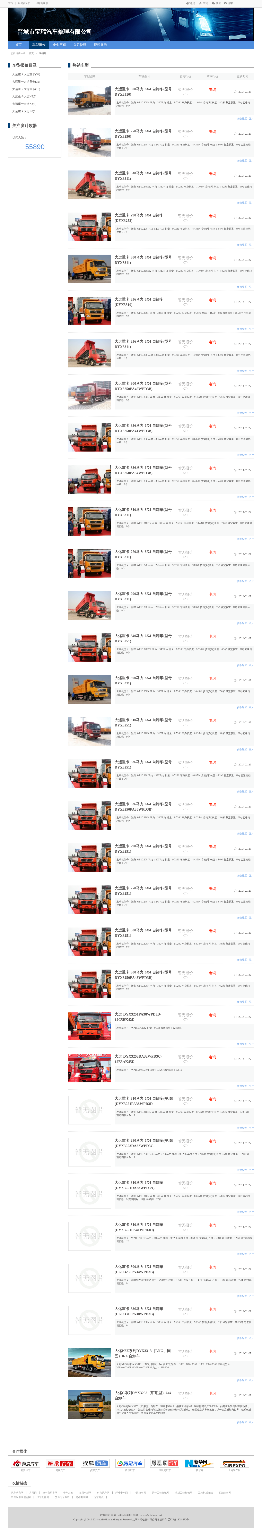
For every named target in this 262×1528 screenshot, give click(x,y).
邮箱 (230, 3)
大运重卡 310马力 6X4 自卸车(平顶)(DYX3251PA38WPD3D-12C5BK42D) (144, 1103)
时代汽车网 (103, 1492)
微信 (218, 3)
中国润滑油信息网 (21, 1497)
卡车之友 (68, 1492)
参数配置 (242, 118)
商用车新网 (85, 1492)
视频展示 (100, 45)
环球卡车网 (121, 1492)
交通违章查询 (62, 1497)
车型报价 (38, 45)
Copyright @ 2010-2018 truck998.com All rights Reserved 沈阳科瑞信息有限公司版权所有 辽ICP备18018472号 (131, 1519)
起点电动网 (82, 1497)
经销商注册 (42, 3)
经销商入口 (24, 3)
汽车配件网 (43, 1497)
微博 (192, 3)
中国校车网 (140, 1492)
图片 (251, 118)
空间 (205, 3)
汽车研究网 (17, 1492)
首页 (10, 3)
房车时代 (99, 1497)
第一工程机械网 (160, 1492)
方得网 (33, 1492)
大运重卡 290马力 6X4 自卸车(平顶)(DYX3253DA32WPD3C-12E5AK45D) (144, 1145)
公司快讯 (79, 45)
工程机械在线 (205, 1492)
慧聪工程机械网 (183, 1492)
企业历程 (59, 45)
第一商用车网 (50, 1492)
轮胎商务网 (225, 1492)
